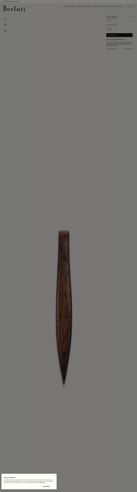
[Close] (54, 475)
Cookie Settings (46, 486)
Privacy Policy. (42, 482)
